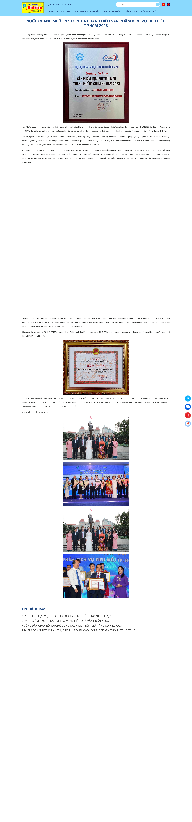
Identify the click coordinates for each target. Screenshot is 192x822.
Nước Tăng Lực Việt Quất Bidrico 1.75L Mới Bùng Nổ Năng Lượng (68, 616)
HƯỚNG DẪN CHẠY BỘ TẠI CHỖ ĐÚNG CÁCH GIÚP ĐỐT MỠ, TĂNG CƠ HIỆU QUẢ (72, 625)
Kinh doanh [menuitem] (81, 11)
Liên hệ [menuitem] (159, 11)
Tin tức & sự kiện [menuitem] (113, 11)
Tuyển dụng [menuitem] (147, 11)
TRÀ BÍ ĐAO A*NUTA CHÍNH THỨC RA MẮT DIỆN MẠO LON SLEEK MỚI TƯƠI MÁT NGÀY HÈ (78, 630)
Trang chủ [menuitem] (53, 11)
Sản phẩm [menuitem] (96, 11)
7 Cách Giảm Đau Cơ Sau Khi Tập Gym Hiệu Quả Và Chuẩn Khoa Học (68, 621)
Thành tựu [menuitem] (131, 11)
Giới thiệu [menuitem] (66, 11)
